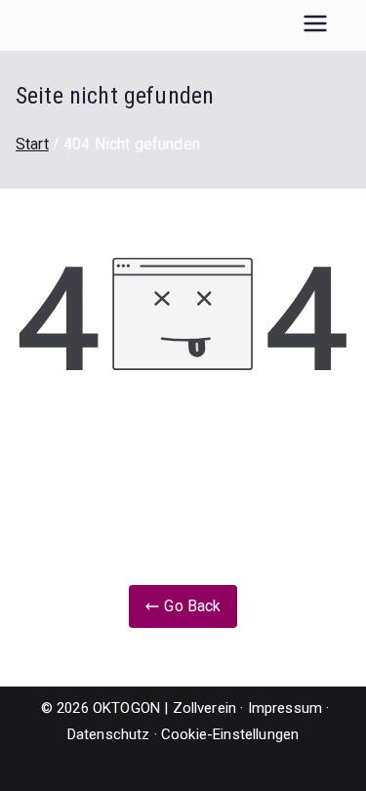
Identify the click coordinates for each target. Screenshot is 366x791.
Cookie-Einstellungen (230, 734)
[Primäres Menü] (315, 25)
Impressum (285, 708)
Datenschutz (108, 734)
